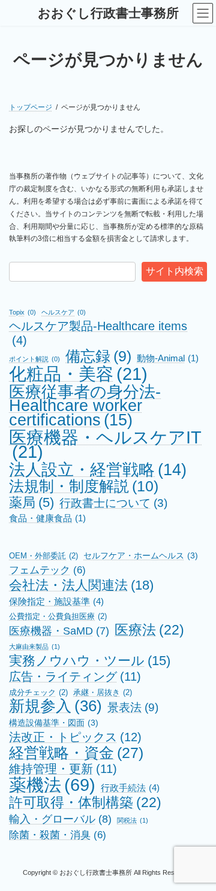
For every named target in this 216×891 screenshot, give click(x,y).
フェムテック (47, 570)
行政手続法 (130, 788)
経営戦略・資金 (76, 753)
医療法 (149, 630)
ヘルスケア (63, 312)
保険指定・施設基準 (56, 601)
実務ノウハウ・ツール (89, 661)
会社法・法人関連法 (81, 585)
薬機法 (52, 785)
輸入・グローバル (60, 819)
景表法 (132, 707)
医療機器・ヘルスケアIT (105, 444)
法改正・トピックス (75, 737)
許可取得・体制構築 (85, 803)
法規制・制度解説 (83, 486)
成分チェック (38, 692)
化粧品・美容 (78, 374)
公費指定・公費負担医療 (58, 616)
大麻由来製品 (34, 646)
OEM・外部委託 (43, 555)
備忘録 (98, 356)
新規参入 (55, 706)
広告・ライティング (75, 676)
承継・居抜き (102, 692)
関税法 (132, 820)
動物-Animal (168, 358)
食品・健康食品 (47, 518)
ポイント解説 (34, 359)
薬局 (31, 503)
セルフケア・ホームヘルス (140, 555)
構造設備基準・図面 (53, 722)
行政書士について (113, 503)
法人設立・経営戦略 (98, 470)
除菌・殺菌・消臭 (57, 835)
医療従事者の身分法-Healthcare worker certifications (85, 406)
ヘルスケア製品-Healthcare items (98, 333)
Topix (22, 312)
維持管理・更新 (63, 768)
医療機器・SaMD (59, 631)
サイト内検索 (174, 271)
